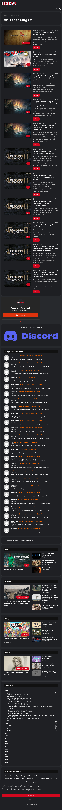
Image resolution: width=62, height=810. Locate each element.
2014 (6, 762)
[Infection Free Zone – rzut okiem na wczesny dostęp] (36, 639)
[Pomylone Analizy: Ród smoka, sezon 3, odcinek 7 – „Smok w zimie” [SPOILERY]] (36, 588)
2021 (6, 744)
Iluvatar (13, 471)
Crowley (38, 776)
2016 (6, 757)
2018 (6, 752)
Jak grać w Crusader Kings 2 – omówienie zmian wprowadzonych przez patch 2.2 (45, 104)
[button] (59, 782)
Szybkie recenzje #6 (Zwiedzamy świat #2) (49, 561)
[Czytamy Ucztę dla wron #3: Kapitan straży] (36, 666)
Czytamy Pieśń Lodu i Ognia (12, 778)
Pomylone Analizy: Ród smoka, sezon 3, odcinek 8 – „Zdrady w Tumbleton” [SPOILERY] (17, 603)
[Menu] (2, 9)
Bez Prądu (16, 776)
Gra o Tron (54, 778)
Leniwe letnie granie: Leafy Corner (17, 713)
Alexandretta (8, 776)
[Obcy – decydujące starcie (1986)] (36, 556)
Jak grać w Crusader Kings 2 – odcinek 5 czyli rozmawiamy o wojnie (43, 177)
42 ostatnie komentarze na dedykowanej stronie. (19, 540)
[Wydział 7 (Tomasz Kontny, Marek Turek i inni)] (36, 673)
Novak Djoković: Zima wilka (13, 569)
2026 (6, 690)
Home (7, 15)
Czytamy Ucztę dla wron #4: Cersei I (30, 355)
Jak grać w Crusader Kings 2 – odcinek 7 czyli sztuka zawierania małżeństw (44, 127)
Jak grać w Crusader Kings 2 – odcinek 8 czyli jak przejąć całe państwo (43, 78)
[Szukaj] (60, 9)
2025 (6, 733)
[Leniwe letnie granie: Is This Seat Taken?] (36, 625)
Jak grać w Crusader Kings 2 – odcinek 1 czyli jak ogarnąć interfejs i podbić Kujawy (45, 274)
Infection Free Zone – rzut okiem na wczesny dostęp (23, 718)
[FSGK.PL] (9, 3)
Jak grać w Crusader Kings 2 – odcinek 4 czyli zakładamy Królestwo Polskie (43, 203)
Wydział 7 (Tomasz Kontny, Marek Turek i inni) (49, 673)
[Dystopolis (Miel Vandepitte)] (36, 659)
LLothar (36, 270)
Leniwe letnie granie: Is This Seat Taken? (19, 705)
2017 (6, 754)
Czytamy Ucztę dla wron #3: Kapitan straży (49, 665)
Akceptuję (31, 795)
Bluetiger (23, 776)
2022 (6, 741)
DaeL (35, 30)
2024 (6, 736)
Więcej (36, 47)
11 (54, 52)
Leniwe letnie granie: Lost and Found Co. (19, 698)
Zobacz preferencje (31, 804)
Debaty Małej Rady (32, 778)
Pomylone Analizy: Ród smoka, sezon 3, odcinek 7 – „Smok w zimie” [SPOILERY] (31, 715)
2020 (6, 746)
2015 (6, 759)
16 (54, 30)
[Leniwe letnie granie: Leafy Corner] (36, 632)
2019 (6, 749)
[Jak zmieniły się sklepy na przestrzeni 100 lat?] (36, 607)
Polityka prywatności (31, 808)
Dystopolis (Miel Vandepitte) (47, 657)
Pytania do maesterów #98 (27, 449)
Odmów (31, 800)
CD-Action (31, 776)
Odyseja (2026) (47, 568)
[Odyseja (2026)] (36, 570)
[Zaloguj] (57, 9)
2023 (6, 738)
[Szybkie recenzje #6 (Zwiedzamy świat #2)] (36, 563)
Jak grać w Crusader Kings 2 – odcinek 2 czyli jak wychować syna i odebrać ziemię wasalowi (45, 248)
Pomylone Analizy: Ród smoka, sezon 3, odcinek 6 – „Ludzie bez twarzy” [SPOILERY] (50, 598)
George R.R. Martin (44, 778)
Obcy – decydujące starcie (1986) (48, 554)
